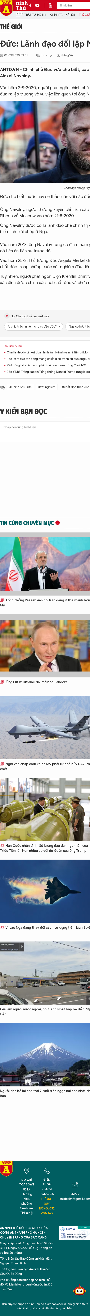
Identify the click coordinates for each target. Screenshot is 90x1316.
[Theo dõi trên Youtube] (37, 5)
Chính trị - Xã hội (62, 15)
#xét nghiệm (46, 387)
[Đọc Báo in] (53, 5)
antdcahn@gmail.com (74, 1199)
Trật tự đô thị (35, 15)
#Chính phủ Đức (20, 387)
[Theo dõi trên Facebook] (31, 5)
